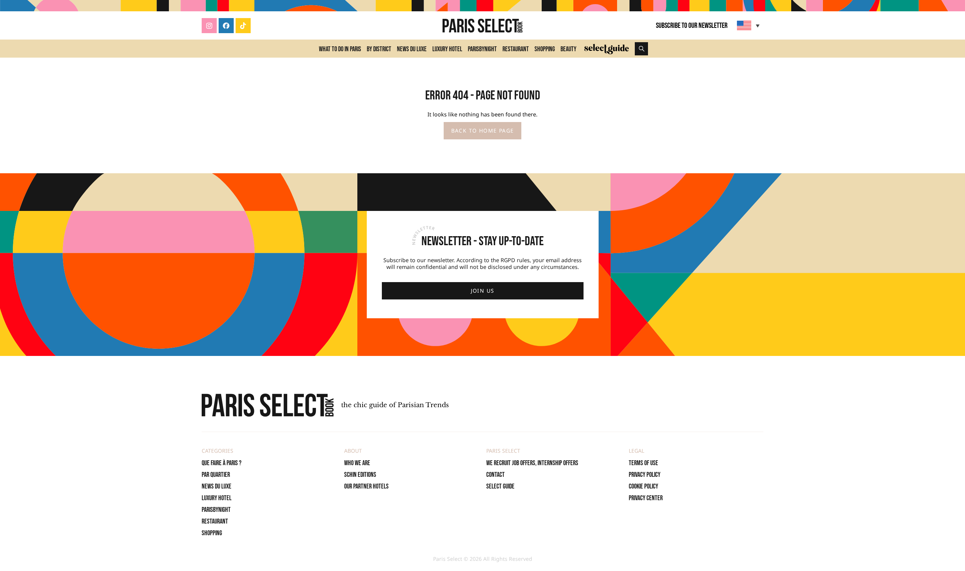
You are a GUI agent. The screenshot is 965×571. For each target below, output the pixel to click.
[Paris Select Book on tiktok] (243, 25)
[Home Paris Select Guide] (606, 48)
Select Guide (500, 486)
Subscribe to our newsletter (692, 25)
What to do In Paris (340, 49)
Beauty (568, 49)
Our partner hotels (366, 486)
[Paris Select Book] (268, 405)
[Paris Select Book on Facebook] (226, 25)
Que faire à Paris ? (222, 463)
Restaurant (515, 49)
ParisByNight (482, 49)
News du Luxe (412, 49)
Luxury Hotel (447, 49)
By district (379, 49)
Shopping (545, 49)
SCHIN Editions (360, 475)
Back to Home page (482, 130)
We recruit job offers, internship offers (532, 463)
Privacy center (646, 498)
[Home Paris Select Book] (482, 25)
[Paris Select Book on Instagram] (209, 25)
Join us (483, 290)
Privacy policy (644, 475)
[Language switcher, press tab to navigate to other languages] (749, 25)
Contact (495, 475)
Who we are (357, 463)
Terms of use (643, 463)
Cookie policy (643, 486)
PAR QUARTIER (216, 475)
